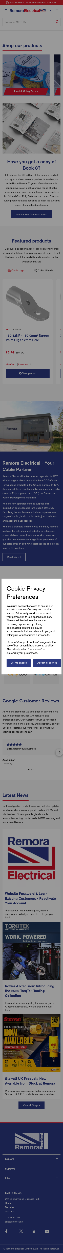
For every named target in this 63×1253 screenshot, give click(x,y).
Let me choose (19, 662)
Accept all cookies (47, 662)
